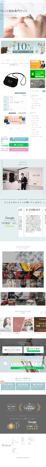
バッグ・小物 (23, 93)
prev (11, 128)
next (18, 128)
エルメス (17, 93)
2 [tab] (22, 36)
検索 (43, 91)
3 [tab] (23, 36)
